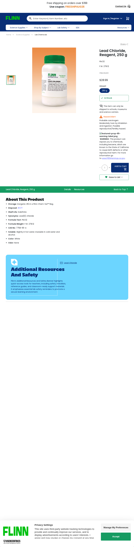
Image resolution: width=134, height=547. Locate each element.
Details (67, 189)
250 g (104, 90)
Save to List (114, 177)
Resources (79, 189)
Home (8, 35)
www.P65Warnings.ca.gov (113, 158)
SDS (77, 27)
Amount (102, 86)
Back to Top (120, 189)
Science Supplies (17, 27)
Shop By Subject (41, 27)
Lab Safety (62, 27)
